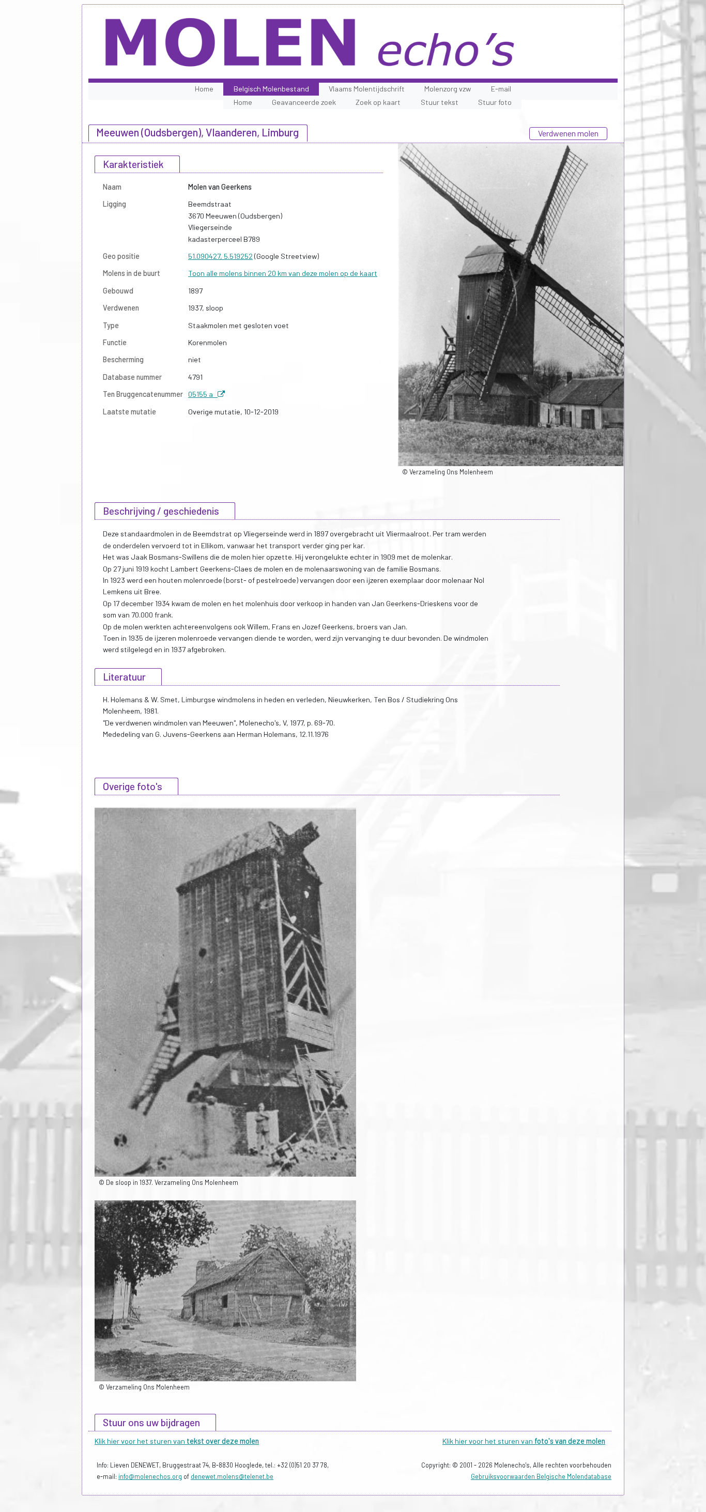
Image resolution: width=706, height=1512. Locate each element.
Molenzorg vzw (447, 88)
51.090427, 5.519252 (220, 256)
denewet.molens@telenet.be (232, 1476)
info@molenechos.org (150, 1476)
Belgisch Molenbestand (271, 88)
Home (204, 88)
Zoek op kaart (378, 102)
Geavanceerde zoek (304, 102)
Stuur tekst (439, 102)
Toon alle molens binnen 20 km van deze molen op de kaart (282, 273)
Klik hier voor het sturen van (177, 1441)
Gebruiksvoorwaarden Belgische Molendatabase (541, 1476)
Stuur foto (495, 102)
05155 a (203, 394)
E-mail (501, 88)
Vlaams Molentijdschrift (367, 88)
